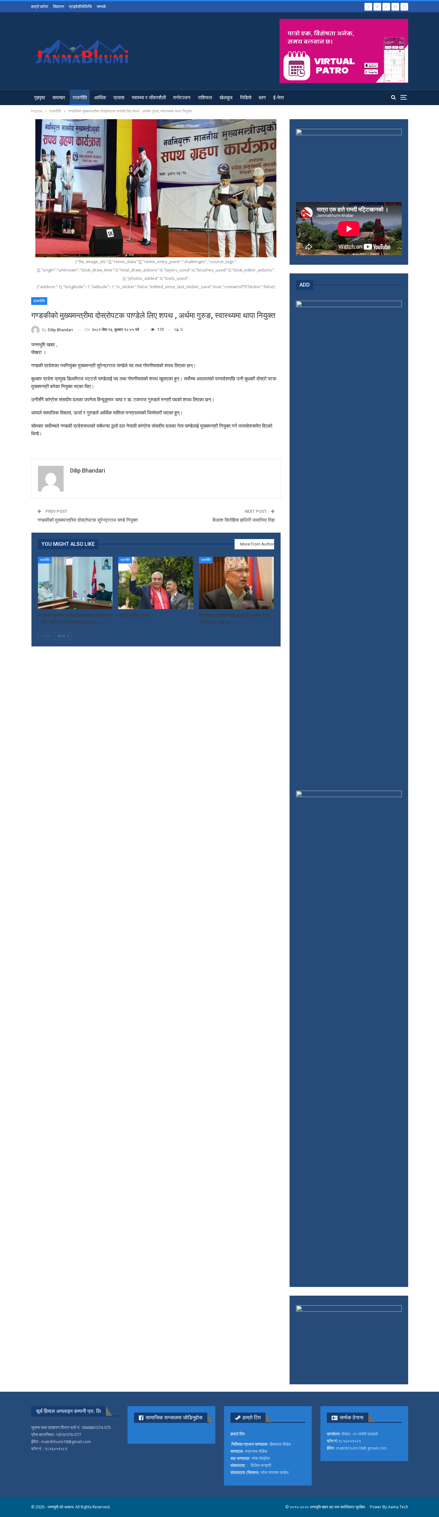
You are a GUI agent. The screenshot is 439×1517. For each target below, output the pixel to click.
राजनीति (80, 98)
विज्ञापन (58, 6)
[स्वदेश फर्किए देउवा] (155, 583)
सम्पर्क (101, 6)
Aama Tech (398, 1507)
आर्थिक (100, 98)
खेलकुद (226, 98)
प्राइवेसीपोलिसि (80, 6)
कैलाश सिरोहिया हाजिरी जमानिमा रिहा (243, 520)
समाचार (58, 98)
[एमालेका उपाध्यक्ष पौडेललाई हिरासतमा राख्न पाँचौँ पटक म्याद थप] (236, 583)
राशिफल (205, 98)
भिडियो (245, 98)
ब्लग (262, 98)
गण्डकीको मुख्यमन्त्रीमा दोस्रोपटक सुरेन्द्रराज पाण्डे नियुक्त (88, 520)
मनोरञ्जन (182, 98)
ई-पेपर (278, 98)
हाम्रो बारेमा (39, 6)
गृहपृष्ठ (39, 98)
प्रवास (118, 98)
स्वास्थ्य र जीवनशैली (149, 98)
